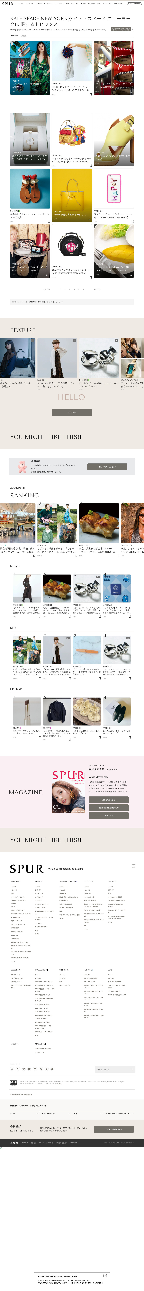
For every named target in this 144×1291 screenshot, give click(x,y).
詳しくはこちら (98, 1283)
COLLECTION (94, 4)
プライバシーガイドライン (46, 1143)
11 (83, 290)
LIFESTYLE (59, 4)
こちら (60, 1084)
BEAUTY (29, 4)
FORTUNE (118, 4)
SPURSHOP (73, 1143)
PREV (47, 290)
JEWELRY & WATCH (44, 4)
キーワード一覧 (22, 302)
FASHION (20, 4)
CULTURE (70, 4)
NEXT (96, 290)
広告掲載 (33, 1143)
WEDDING (107, 4)
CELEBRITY (81, 4)
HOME (14, 302)
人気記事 (23, 36)
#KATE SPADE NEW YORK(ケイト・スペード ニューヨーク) (121, 29)
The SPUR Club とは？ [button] (107, 467)
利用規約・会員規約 (61, 1143)
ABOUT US (25, 1143)
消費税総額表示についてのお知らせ (21, 1094)
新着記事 (14, 35)
